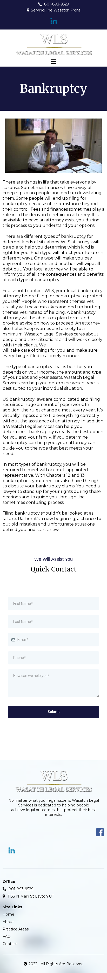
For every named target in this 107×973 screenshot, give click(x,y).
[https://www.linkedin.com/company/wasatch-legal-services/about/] (53, 21)
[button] (53, 62)
